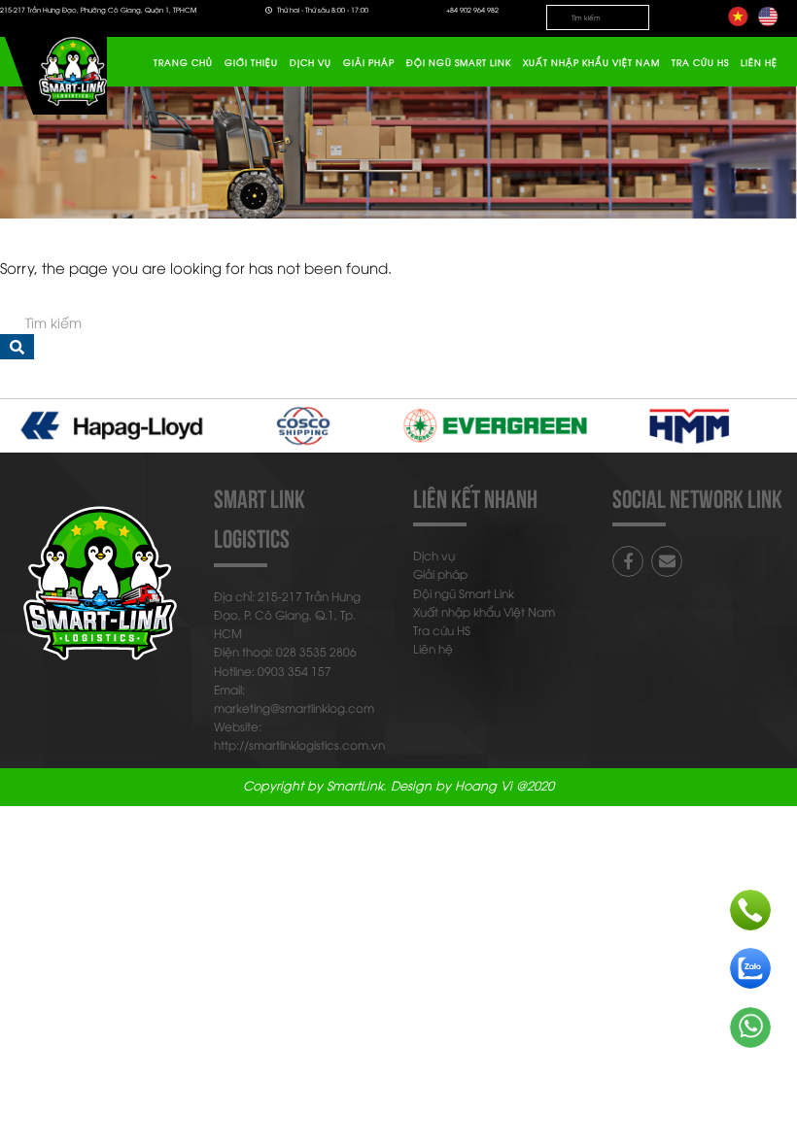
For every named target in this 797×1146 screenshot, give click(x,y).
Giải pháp (369, 62)
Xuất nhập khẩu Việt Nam (591, 62)
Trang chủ (183, 62)
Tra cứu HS (700, 62)
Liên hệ (759, 62)
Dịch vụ (310, 62)
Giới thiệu (251, 62)
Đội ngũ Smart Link (458, 62)
